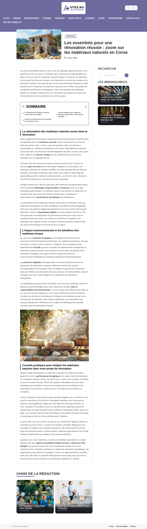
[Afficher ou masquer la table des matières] (66, 106)
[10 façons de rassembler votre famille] (35, 496)
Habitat (70, 36)
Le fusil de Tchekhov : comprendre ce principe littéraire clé (113, 117)
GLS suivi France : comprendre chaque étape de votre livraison (113, 97)
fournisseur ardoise (47, 212)
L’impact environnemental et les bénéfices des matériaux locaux (38, 120)
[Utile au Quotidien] (74, 8)
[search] (128, 7)
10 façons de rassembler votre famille (32, 507)
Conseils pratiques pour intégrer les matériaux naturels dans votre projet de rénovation (70, 114)
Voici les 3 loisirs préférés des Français (73, 507)
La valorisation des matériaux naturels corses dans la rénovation (36, 113)
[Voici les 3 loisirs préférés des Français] (73, 496)
